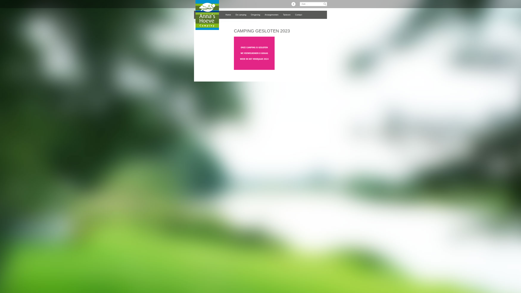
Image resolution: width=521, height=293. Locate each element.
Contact (298, 15)
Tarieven (286, 15)
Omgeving (255, 15)
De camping (241, 15)
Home (228, 15)
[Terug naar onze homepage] (207, 15)
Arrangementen (271, 15)
